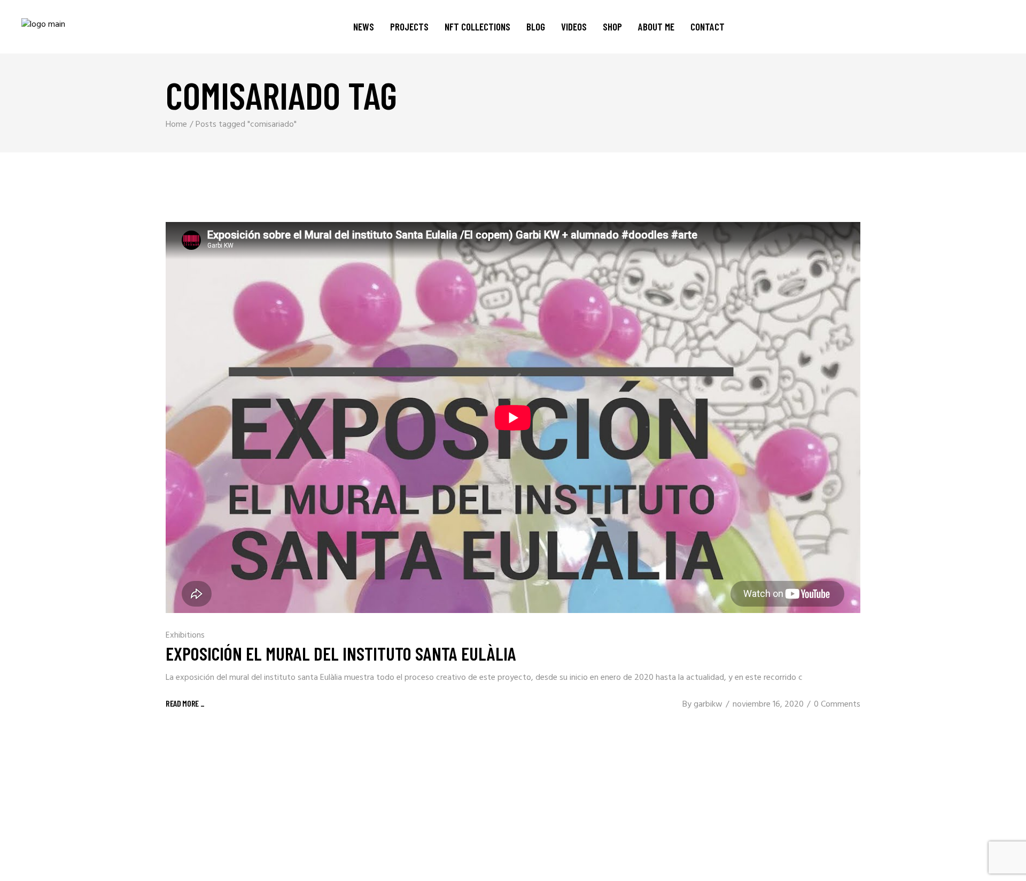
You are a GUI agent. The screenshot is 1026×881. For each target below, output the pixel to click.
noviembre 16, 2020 (768, 704)
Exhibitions (185, 635)
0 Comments (837, 704)
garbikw (708, 704)
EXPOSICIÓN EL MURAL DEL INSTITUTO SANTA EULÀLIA (341, 653)
